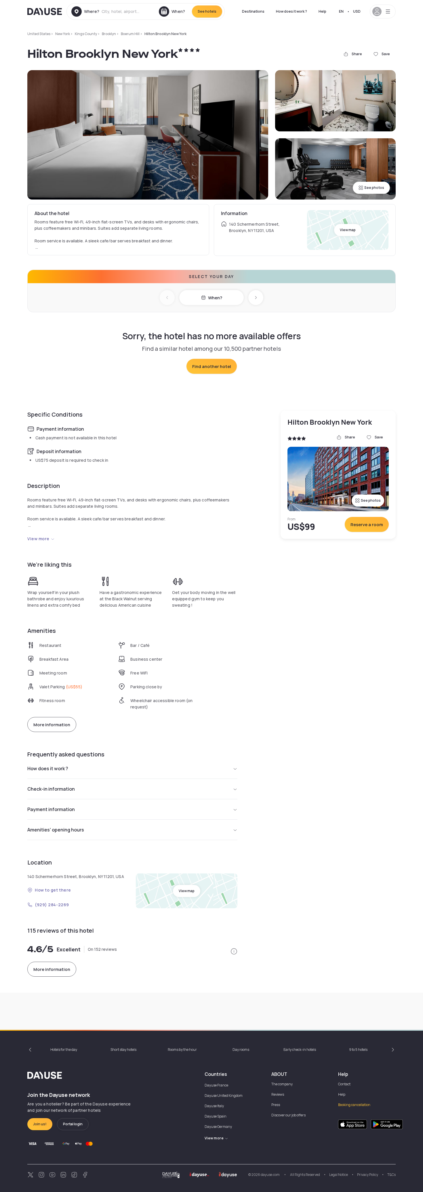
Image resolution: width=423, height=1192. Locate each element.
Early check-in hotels (299, 1049)
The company (282, 1084)
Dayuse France (216, 1085)
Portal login (73, 1124)
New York (62, 33)
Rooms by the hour (182, 1049)
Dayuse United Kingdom (224, 1095)
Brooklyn (109, 33)
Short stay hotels (123, 1049)
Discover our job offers (288, 1115)
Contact (344, 1084)
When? (215, 298)
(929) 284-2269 (52, 904)
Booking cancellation (354, 1104)
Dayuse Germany (218, 1126)
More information (51, 725)
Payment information (51, 809)
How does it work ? (291, 11)
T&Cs (391, 1174)
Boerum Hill (130, 33)
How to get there (53, 890)
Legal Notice (338, 1174)
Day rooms (241, 1049)
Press (275, 1104)
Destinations (253, 11)
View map (348, 229)
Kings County (86, 33)
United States (38, 33)
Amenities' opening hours (55, 830)
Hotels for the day (63, 1049)
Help (322, 11)
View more (38, 538)
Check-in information (51, 789)
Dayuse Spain (215, 1116)
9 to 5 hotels (358, 1049)
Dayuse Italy (214, 1105)
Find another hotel (211, 366)
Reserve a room (366, 525)
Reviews (277, 1094)
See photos (374, 187)
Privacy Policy (367, 1174)
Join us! (40, 1124)
